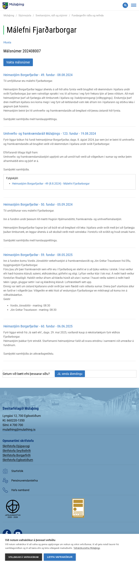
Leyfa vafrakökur (59, 557)
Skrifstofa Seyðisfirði (17, 450)
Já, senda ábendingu (69, 374)
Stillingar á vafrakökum (23, 557)
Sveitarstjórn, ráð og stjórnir (51, 15)
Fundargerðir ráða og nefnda (88, 15)
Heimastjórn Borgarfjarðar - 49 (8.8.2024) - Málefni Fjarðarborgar (51, 183)
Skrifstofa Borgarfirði (17, 455)
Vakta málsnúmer (18, 62)
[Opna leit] (125, 5)
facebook (7, 533)
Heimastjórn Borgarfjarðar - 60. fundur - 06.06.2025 (38, 326)
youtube (18, 533)
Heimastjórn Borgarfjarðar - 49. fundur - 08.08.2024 (38, 75)
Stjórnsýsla (24, 15)
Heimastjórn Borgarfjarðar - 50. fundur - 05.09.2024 (38, 204)
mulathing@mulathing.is (19, 429)
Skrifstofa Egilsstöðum (18, 460)
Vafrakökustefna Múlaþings (87, 548)
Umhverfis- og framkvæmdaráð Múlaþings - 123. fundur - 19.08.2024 (49, 133)
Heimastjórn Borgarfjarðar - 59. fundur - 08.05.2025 (38, 255)
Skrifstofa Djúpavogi (16, 446)
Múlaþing (9, 15)
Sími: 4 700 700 (13, 425)
